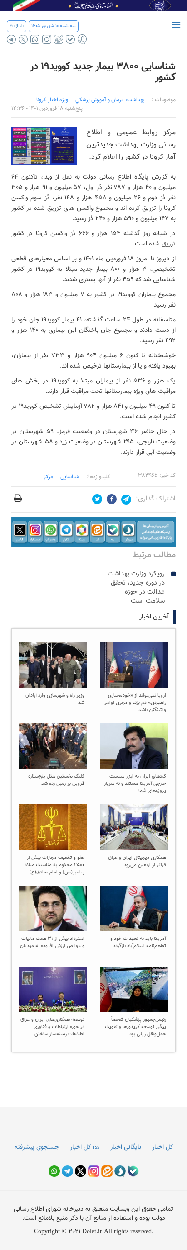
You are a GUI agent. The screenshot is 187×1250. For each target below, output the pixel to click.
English (17, 26)
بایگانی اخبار (125, 1147)
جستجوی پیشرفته (37, 1147)
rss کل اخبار (84, 1147)
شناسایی (69, 477)
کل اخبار (162, 1147)
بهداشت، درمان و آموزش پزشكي (109, 100)
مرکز (48, 477)
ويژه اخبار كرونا (52, 100)
